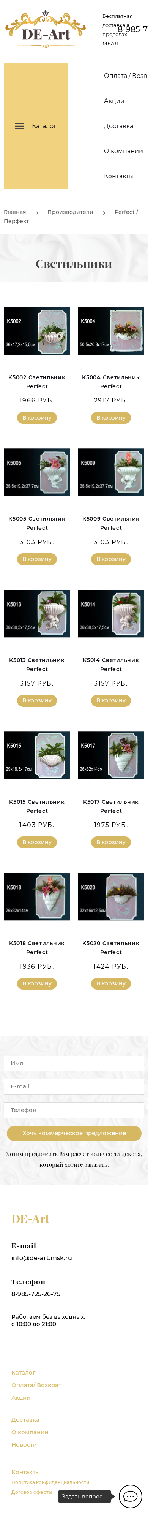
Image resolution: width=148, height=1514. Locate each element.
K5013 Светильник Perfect (37, 665)
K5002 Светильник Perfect (36, 382)
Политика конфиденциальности (50, 1482)
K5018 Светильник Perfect (37, 948)
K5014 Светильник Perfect (111, 665)
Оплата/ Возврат (36, 1385)
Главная (15, 212)
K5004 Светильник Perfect (111, 382)
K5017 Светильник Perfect (111, 806)
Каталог (23, 1372)
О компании (123, 151)
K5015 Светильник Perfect (37, 806)
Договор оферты (31, 1492)
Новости (24, 1444)
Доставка (118, 126)
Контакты (119, 176)
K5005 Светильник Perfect (36, 523)
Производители (70, 212)
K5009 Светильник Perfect (111, 523)
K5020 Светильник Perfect (110, 948)
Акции (114, 101)
